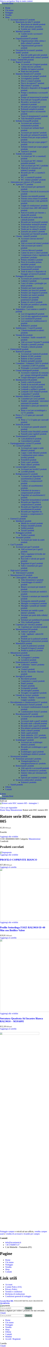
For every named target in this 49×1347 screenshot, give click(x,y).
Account (8, 1284)
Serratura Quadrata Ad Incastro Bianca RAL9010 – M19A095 (21, 1020)
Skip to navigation (8, 1)
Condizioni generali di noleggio (18, 1296)
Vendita (8, 1267)
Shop (8, 810)
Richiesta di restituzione (15, 1294)
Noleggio (9, 1265)
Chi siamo (9, 1262)
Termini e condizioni (13, 1292)
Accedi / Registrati (13, 1339)
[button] (8, 867)
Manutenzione (16, 810)
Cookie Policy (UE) (13, 1287)
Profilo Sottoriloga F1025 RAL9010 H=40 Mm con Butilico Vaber (22, 929)
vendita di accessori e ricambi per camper (22, 1234)
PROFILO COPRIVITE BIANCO (18, 859)
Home (3, 810)
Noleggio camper (7, 1231)
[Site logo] (6, 3)
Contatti (8, 1272)
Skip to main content (24, 1)
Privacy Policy (11, 1289)
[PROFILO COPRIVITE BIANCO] (6, 852)
